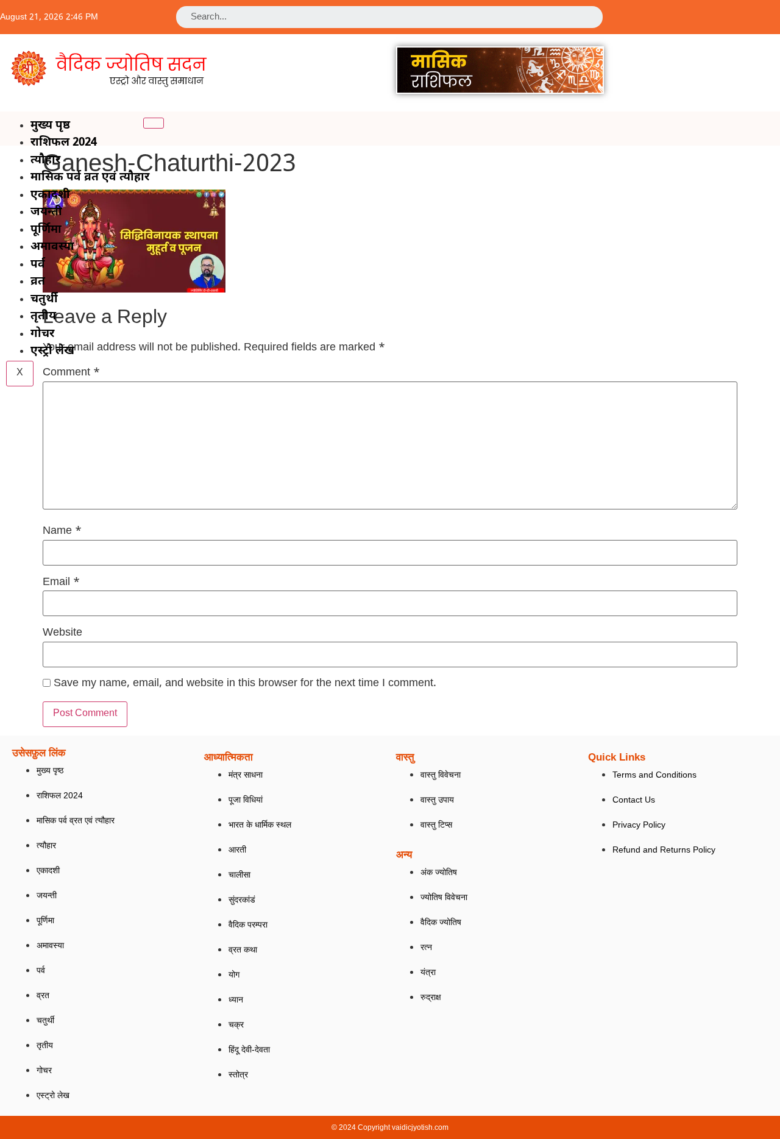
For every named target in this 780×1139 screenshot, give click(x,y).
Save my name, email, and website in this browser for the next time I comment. (245, 683)
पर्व (37, 264)
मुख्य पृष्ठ (50, 125)
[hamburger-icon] (153, 123)
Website (62, 633)
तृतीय (43, 316)
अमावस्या (52, 247)
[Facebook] (691, 14)
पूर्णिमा (46, 230)
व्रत (37, 281)
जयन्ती (46, 212)
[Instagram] (722, 14)
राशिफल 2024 (63, 143)
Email (61, 582)
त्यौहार (45, 160)
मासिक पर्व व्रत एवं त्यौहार (89, 177)
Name (62, 531)
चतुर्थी (44, 299)
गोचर (42, 334)
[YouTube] (711, 14)
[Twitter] (701, 14)
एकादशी (50, 195)
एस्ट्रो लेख (52, 351)
